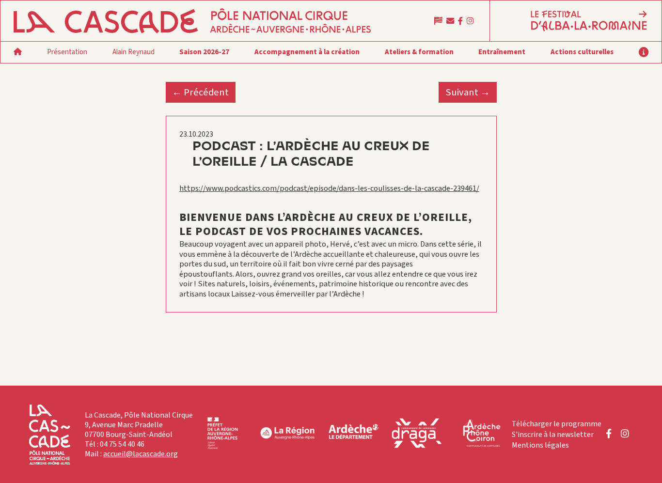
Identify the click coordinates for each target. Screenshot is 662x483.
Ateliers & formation (419, 52)
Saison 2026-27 (204, 52)
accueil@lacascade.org (140, 454)
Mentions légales (540, 445)
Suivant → (467, 92)
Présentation (67, 52)
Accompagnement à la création (307, 52)
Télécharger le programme (556, 424)
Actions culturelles (582, 52)
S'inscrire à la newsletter (553, 434)
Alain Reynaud (133, 52)
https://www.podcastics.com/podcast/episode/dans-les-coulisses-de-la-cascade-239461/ (329, 188)
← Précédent (200, 92)
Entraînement (501, 52)
